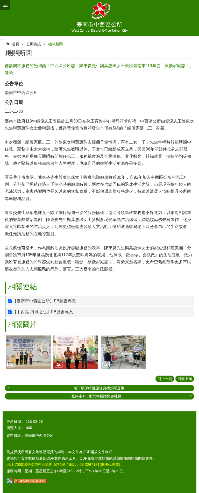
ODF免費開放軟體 (94, 458)
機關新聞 (55, 44)
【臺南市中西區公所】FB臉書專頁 (44, 301)
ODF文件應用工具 (61, 458)
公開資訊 (33, 44)
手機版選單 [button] (5, 5)
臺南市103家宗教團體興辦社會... (98, 396)
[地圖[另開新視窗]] (9, 482)
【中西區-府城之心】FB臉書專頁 (42, 312)
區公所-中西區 (99, 18)
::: (2, 38)
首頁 (15, 44)
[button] (28, 352)
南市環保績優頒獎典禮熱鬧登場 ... (101, 388)
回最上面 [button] (184, 379)
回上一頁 (165, 379)
